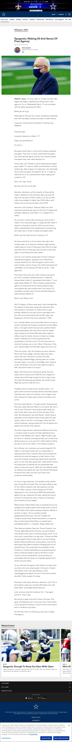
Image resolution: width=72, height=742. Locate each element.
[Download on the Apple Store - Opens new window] (29, 698)
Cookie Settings (6, 738)
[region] (36, 732)
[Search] (66, 14)
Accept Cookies (46, 738)
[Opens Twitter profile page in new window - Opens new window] (23, 52)
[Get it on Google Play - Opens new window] (42, 699)
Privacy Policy (36, 717)
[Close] (69, 725)
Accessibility (36, 720)
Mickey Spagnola (26, 47)
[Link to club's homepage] (4, 13)
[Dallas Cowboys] (36, 706)
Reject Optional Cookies (61, 738)
